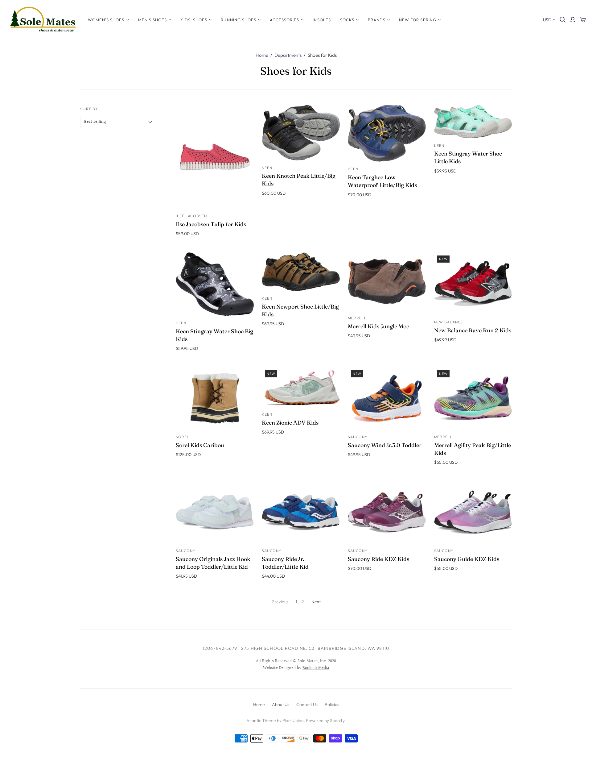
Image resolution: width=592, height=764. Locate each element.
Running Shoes (238, 19)
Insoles (322, 19)
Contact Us (307, 704)
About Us (280, 704)
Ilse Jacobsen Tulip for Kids (211, 224)
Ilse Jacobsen (191, 216)
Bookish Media (315, 668)
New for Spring (417, 19)
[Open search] (563, 20)
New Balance (448, 322)
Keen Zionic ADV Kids (290, 422)
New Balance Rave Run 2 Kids (472, 330)
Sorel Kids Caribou (200, 445)
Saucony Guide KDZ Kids (466, 559)
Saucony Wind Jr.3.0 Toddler (384, 445)
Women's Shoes (106, 19)
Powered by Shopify (325, 720)
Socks (347, 19)
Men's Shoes (152, 19)
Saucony (358, 436)
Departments (288, 55)
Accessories (284, 19)
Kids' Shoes (193, 19)
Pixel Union (293, 720)
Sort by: (89, 108)
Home (262, 55)
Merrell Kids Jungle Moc (378, 326)
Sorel (182, 436)
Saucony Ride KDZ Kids (378, 559)
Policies (332, 704)
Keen (267, 167)
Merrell (357, 318)
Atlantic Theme (261, 720)
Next (316, 601)
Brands (376, 19)
